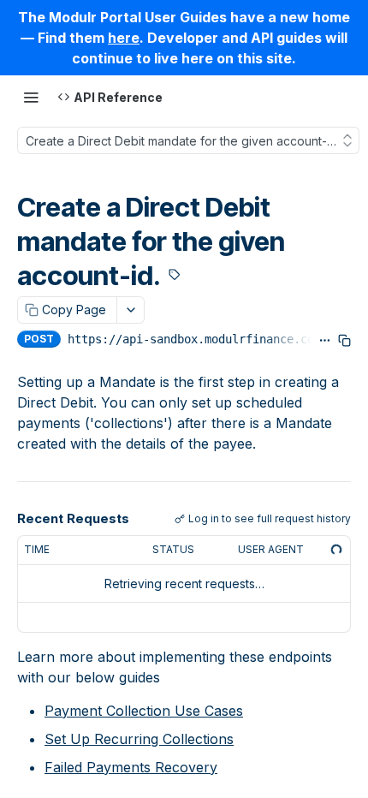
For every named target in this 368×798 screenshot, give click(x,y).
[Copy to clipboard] (344, 341)
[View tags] (174, 275)
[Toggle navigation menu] (31, 96)
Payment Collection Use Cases (144, 710)
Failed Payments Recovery (131, 767)
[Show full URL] (324, 341)
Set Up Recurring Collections (139, 738)
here (123, 37)
